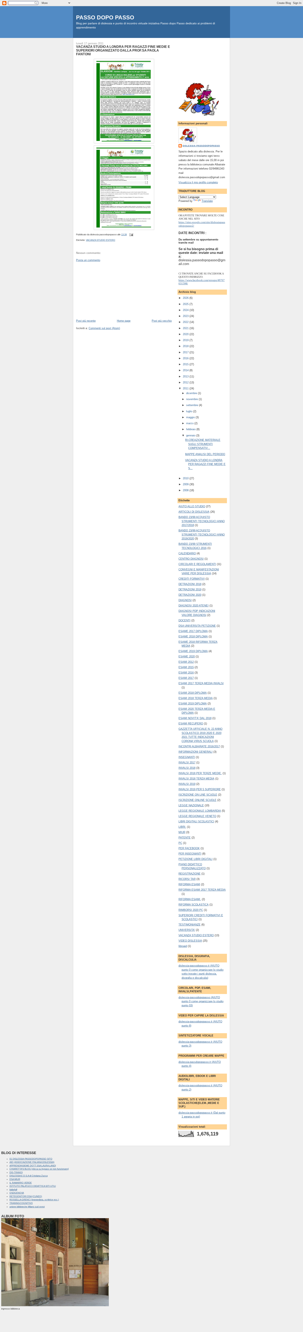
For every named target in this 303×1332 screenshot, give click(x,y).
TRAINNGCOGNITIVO (21, 1203)
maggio (191, 417)
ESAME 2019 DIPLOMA (193, 651)
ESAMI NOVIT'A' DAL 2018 (195, 718)
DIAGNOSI (185, 600)
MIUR (182, 832)
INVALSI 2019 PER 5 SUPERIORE (200, 789)
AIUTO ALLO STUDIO (192, 506)
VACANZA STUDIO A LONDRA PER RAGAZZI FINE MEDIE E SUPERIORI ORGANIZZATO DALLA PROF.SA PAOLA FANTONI (123, 50)
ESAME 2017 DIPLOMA (193, 631)
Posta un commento (88, 260)
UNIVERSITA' (187, 930)
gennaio (191, 435)
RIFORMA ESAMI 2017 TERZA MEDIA (202, 889)
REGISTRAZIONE (190, 873)
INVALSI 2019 (187, 784)
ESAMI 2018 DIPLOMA (193, 692)
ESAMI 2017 (186, 678)
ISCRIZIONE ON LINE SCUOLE (198, 794)
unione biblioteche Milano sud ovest (27, 1206)
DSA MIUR (14, 1179)
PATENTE (185, 837)
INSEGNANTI (187, 757)
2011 (186, 388)
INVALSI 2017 (187, 762)
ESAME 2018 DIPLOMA (193, 636)
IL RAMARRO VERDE (20, 1182)
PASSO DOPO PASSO (105, 17)
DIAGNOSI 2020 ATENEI (194, 605)
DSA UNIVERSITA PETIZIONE (197, 625)
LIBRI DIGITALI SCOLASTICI (196, 821)
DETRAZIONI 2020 (190, 594)
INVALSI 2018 (187, 767)
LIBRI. (182, 826)
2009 (186, 484)
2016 (186, 358)
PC (180, 842)
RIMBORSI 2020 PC (191, 910)
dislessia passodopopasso (201, 146)
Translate (207, 201)
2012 (186, 382)
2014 (186, 370)
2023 (186, 316)
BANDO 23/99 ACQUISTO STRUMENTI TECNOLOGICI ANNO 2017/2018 (202, 521)
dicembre (192, 393)
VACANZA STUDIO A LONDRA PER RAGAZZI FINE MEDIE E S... (205, 464)
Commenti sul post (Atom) (104, 328)
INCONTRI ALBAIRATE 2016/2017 (199, 746)
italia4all (13, 1189)
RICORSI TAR (187, 879)
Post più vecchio (162, 320)
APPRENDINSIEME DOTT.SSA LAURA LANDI (32, 1165)
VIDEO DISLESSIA (190, 940)
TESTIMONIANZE (190, 924)
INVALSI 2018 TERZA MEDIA (196, 778)
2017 (186, 352)
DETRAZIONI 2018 (190, 584)
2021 (186, 328)
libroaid (183, 946)
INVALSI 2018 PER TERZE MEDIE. (200, 773)
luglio (189, 411)
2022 (186, 322)
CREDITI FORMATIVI (192, 578)
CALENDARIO (187, 553)
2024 (186, 310)
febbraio (191, 429)
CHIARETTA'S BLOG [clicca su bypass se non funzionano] (39, 1169)
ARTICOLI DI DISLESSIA (194, 511)
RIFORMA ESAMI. (190, 899)
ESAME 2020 (187, 656)
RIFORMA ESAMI (189, 884)
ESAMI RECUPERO (191, 723)
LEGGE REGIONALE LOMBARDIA (200, 810)
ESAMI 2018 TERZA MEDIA (196, 698)
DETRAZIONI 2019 (190, 589)
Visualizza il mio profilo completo (198, 182)
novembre (192, 399)
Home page (123, 320)
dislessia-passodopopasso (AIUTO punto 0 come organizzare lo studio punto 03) (201, 1001)
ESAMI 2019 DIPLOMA (193, 703)
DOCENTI (184, 620)
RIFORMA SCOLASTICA (194, 904)
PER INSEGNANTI (190, 853)
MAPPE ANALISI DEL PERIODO (205, 454)
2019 (186, 340)
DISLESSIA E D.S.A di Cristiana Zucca (28, 1175)
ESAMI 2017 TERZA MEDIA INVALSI (201, 683)
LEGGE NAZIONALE (191, 805)
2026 (186, 297)
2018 (186, 346)
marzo (190, 423)
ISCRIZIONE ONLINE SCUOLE (197, 800)
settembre (192, 405)
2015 (186, 364)
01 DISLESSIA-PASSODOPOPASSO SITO (30, 1159)
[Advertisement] (107, 290)
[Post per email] (130, 234)
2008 (186, 490)
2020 (186, 334)
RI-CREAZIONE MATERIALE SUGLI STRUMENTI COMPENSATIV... (202, 444)
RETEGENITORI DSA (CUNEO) (25, 1196)
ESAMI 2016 (186, 672)
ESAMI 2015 (186, 667)
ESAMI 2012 (186, 661)
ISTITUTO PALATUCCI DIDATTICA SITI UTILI (32, 1186)
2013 (186, 376)
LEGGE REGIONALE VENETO (197, 816)
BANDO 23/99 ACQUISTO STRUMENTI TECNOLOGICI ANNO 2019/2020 (202, 534)
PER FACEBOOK (189, 848)
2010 (186, 478)
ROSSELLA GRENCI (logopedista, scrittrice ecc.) (34, 1199)
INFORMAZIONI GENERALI (196, 751)
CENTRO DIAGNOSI (191, 558)
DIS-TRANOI (16, 1172)
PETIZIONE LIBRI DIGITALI (196, 859)
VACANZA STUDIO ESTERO (100, 240)
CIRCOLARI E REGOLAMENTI (197, 564)
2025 (186, 304)
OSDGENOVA (16, 1193)
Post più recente (86, 320)
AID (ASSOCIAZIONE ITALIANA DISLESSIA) (31, 1162)
